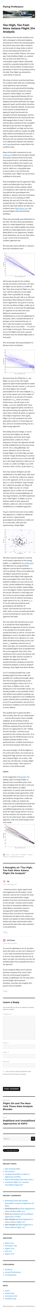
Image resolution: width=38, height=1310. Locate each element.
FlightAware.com (21, 208)
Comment (7, 1014)
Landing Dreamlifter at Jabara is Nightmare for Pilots (19, 1203)
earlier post (7, 155)
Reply (5, 932)
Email (6, 1052)
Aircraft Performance (13, 1272)
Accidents (23, 854)
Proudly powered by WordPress (25, 1306)
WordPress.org (10, 1299)
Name (6, 1043)
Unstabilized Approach (17, 856)
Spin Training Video (12, 1169)
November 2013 (11, 1246)
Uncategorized (10, 1275)
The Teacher (10, 1171)
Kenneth (22, 777)
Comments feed (11, 1296)
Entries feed (9, 1293)
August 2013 (9, 1248)
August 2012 (9, 1254)
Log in (7, 1291)
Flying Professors (13, 6)
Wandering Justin (11, 1201)
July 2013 (8, 1251)
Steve (7, 854)
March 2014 (9, 1243)
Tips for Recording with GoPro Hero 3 (19, 1179)
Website (6, 1061)
